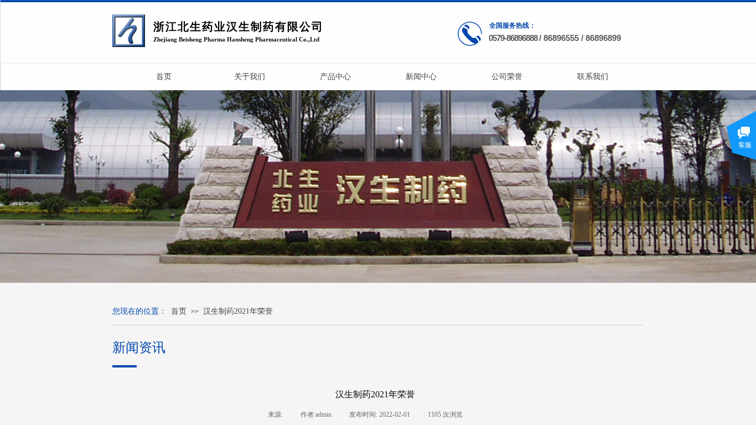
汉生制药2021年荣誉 (238, 311)
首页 (179, 311)
